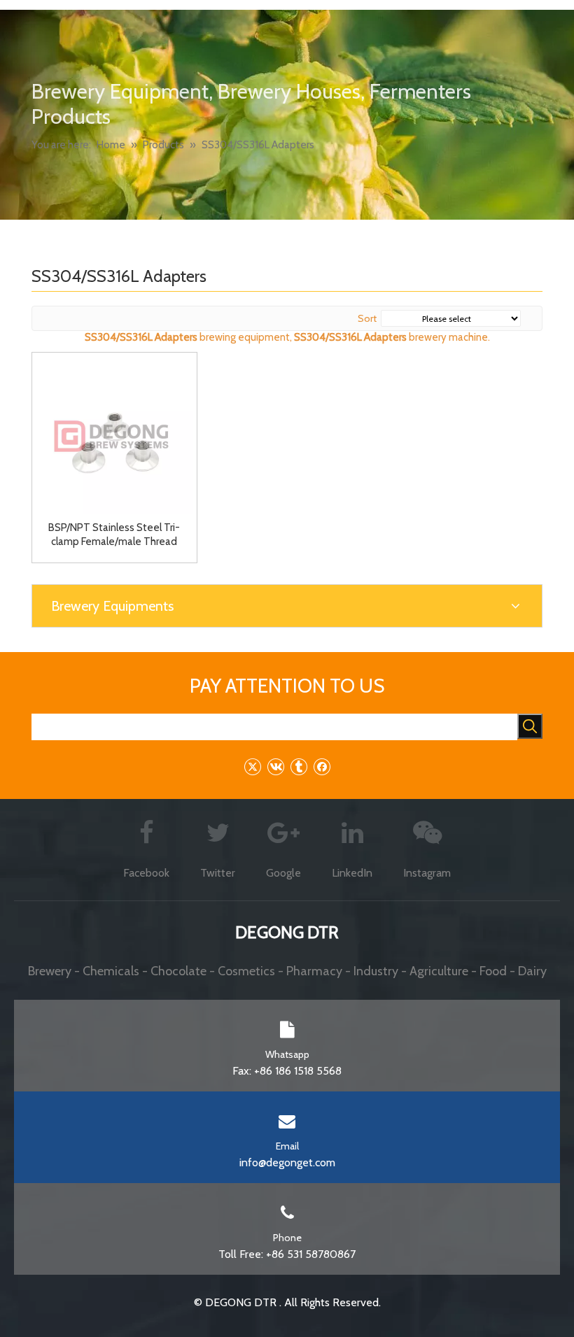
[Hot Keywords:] (529, 726)
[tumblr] (298, 766)
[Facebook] (321, 766)
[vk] (275, 766)
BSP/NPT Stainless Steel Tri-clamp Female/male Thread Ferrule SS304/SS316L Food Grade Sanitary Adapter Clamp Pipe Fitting (114, 535)
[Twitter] (252, 766)
